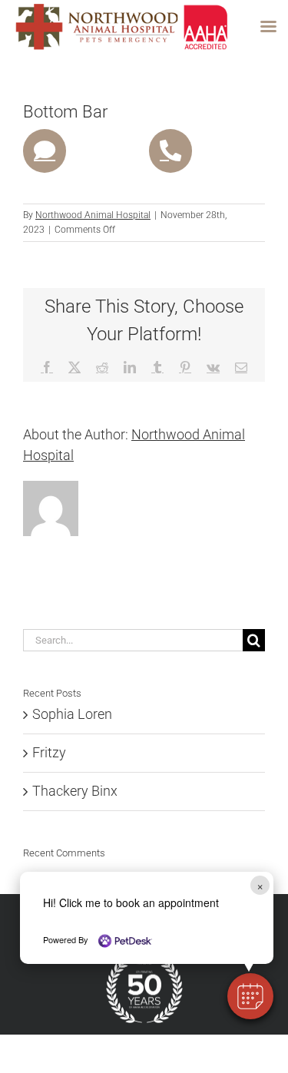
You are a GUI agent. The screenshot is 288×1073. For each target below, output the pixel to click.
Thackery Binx (75, 791)
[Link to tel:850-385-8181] (170, 150)
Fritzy (49, 752)
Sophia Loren (72, 714)
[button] (250, 996)
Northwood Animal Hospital (93, 215)
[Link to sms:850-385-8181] (44, 150)
